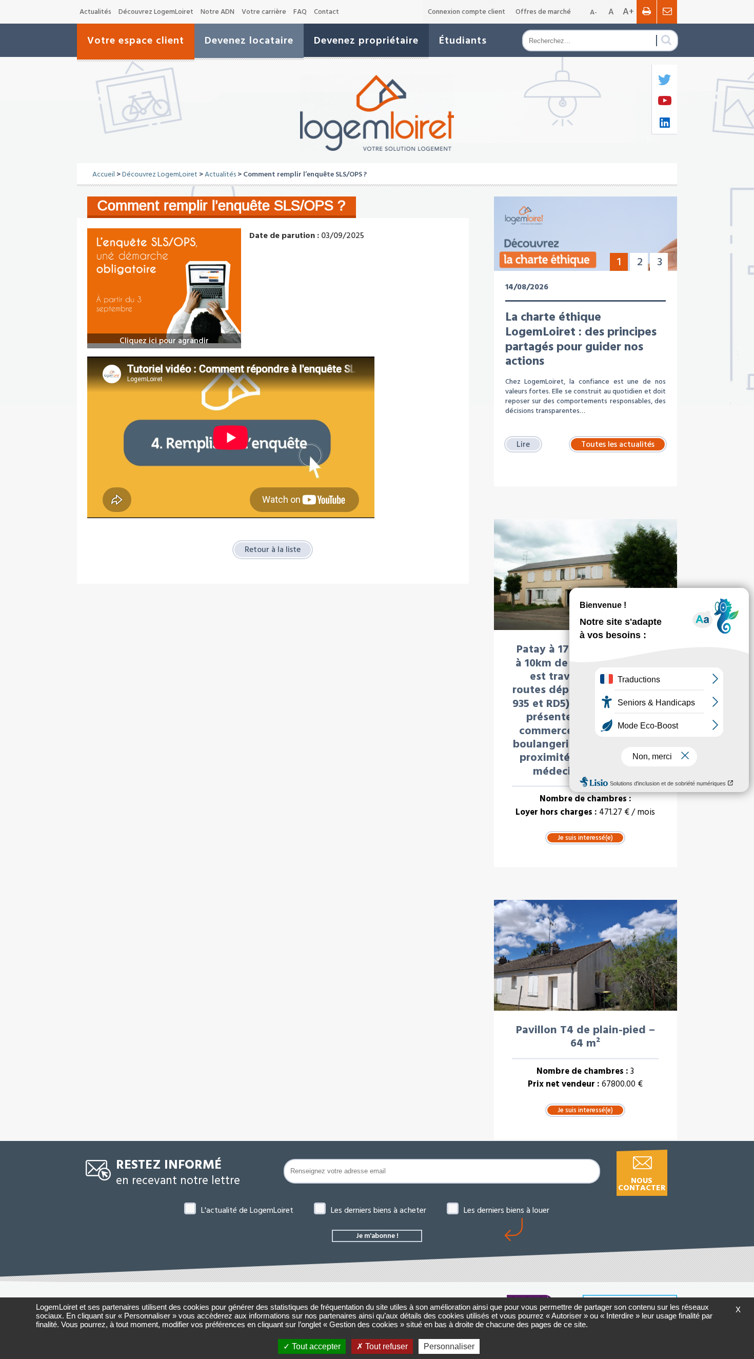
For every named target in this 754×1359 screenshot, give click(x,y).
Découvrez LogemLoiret (155, 12)
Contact (326, 12)
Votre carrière (264, 12)
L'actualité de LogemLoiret (247, 1210)
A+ (628, 11)
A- (593, 12)
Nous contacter (641, 1184)
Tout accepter (315, 1346)
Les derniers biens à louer (506, 1210)
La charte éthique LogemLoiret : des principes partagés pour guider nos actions (581, 339)
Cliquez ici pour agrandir (164, 340)
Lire (523, 444)
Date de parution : (284, 235)
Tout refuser (385, 1346)
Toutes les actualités (617, 444)
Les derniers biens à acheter (378, 1210)
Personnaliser (449, 1346)
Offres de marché (543, 12)
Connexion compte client (466, 12)
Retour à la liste (273, 549)
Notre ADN (217, 12)
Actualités (95, 12)
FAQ (300, 12)
